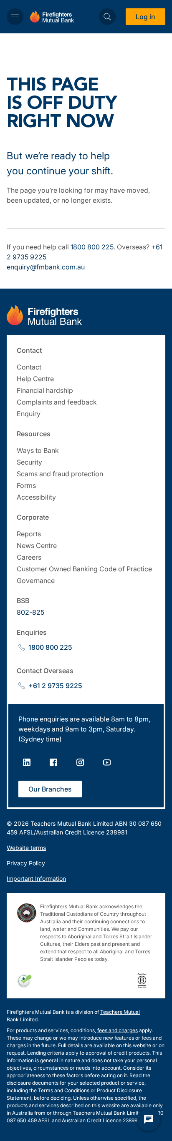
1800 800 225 (92, 247)
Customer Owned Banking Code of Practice (84, 569)
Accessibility (36, 497)
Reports (29, 534)
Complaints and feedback (57, 402)
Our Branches (50, 789)
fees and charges (117, 1030)
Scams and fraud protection (60, 474)
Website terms (26, 847)
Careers (29, 557)
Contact (29, 367)
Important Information (36, 878)
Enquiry (28, 414)
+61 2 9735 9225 (55, 685)
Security (29, 462)
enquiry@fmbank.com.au (46, 267)
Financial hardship (45, 390)
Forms (26, 485)
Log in (145, 17)
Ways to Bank (38, 450)
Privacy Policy (26, 863)
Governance (36, 580)
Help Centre (35, 378)
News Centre (37, 545)
